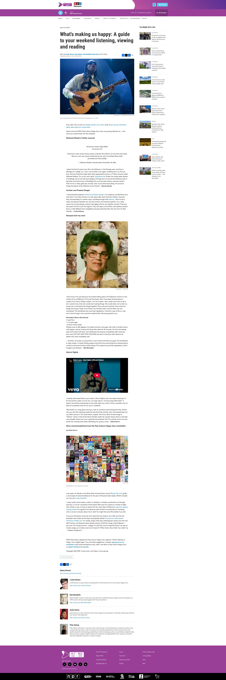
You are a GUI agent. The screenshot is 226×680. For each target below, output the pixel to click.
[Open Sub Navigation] (63, 18)
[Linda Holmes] (64, 584)
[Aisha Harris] (64, 614)
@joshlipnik (99, 176)
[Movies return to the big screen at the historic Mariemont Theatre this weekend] (145, 109)
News (60, 18)
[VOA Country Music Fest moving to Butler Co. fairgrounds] (145, 51)
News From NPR (65, 27)
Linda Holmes (78, 54)
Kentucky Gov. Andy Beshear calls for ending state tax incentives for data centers (158, 128)
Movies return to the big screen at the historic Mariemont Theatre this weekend (158, 111)
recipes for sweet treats (82, 127)
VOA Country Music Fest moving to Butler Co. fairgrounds (158, 53)
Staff (144, 663)
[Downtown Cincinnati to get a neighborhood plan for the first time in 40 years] (145, 36)
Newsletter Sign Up (101, 663)
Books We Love (116, 493)
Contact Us (122, 655)
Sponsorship (135, 18)
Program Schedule (101, 659)
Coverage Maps (147, 655)
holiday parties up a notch (95, 125)
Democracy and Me (124, 659)
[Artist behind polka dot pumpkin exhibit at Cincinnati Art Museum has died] (145, 142)
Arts (153, 139)
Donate (163, 5)
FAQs (144, 659)
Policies (121, 663)
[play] (60, 13)
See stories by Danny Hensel (70, 573)
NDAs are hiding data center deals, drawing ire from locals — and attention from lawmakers (158, 174)
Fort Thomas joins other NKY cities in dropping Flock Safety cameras (158, 67)
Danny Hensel (70, 54)
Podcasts (87, 18)
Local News (155, 32)
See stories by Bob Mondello (80, 602)
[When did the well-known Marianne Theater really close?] (145, 157)
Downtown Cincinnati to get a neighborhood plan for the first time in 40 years (159, 38)
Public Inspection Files (149, 652)
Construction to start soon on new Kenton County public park (158, 82)
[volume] (65, 13)
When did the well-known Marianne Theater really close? (158, 159)
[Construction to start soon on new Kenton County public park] (145, 80)
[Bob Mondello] (64, 599)
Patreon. (112, 199)
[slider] (68, 13)
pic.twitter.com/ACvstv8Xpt (97, 158)
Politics (154, 121)
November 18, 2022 (109, 162)
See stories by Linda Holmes (80, 585)
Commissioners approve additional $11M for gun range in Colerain (158, 96)
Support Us (124, 18)
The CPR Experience (101, 652)
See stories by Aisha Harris (80, 618)
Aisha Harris (95, 54)
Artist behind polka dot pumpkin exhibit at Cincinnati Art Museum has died (159, 144)
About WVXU (99, 655)
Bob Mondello (87, 54)
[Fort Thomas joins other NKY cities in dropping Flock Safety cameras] (145, 65)
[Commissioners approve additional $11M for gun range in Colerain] (145, 94)
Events (121, 652)
